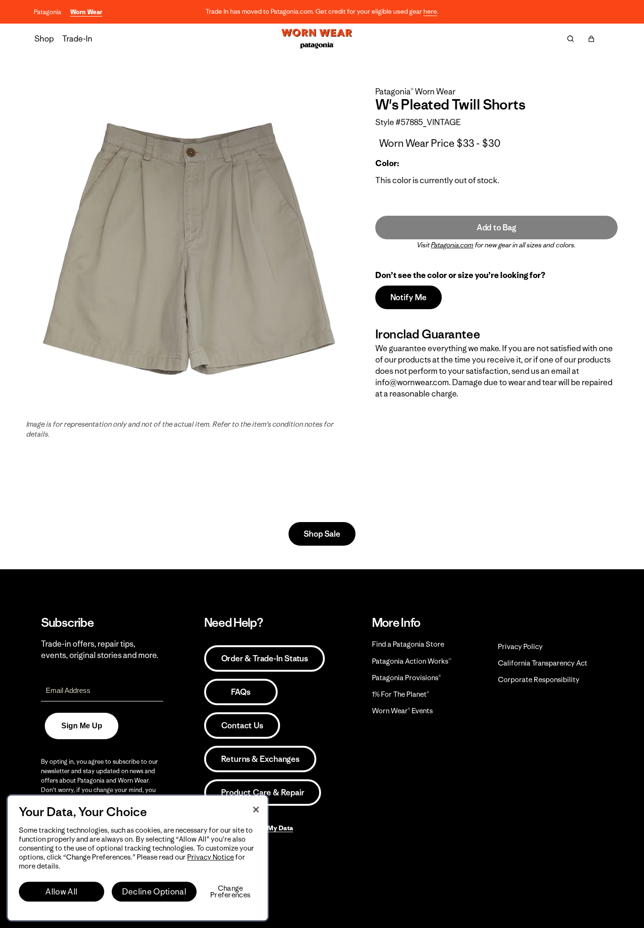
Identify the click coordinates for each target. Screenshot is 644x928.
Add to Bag (496, 227)
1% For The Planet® (400, 694)
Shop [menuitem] (44, 39)
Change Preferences (230, 891)
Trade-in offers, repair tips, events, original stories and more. (99, 649)
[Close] (256, 809)
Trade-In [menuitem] (77, 39)
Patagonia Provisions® (406, 677)
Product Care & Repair (263, 792)
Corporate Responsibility (538, 679)
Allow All (61, 891)
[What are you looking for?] (570, 38)
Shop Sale (322, 534)
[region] (138, 857)
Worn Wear (86, 12)
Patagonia (47, 12)
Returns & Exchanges (260, 759)
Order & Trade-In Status (264, 658)
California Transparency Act (542, 662)
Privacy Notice (210, 856)
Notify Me (408, 297)
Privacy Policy (520, 646)
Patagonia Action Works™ (411, 661)
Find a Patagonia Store (408, 644)
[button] (591, 38)
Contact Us (242, 725)
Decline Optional (154, 891)
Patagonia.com (452, 245)
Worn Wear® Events (402, 710)
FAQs (240, 692)
